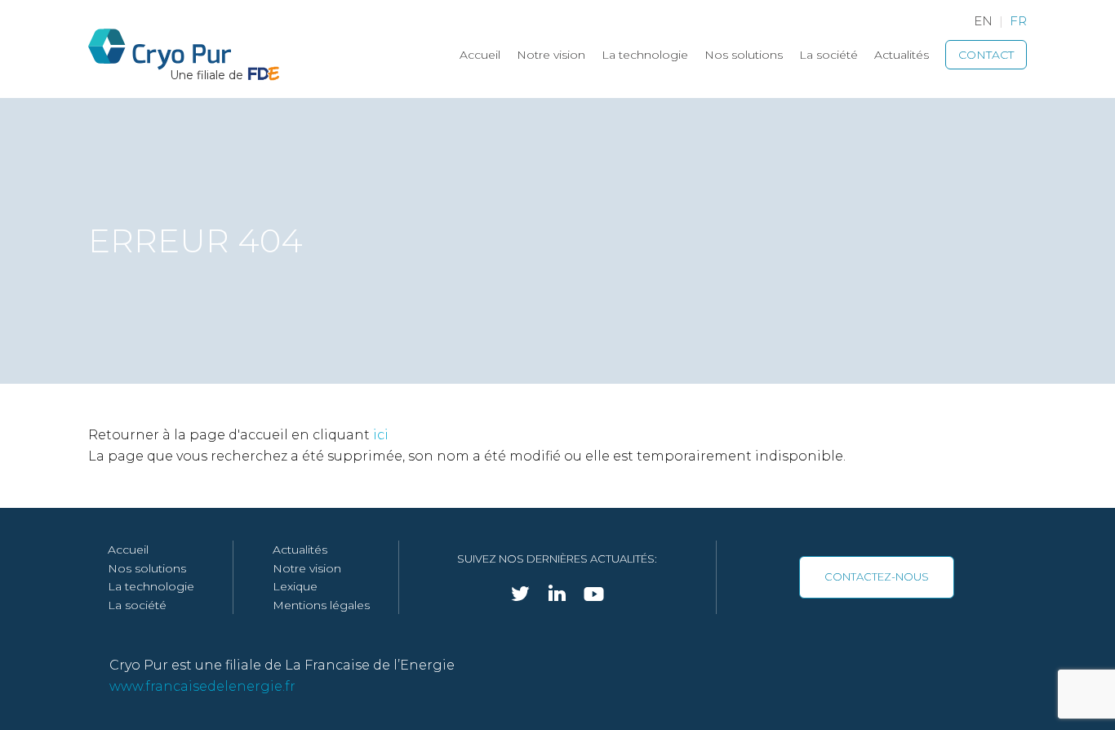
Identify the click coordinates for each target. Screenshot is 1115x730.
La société (828, 54)
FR (1018, 21)
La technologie (645, 54)
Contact (986, 54)
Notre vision (551, 54)
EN (983, 21)
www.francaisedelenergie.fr (202, 686)
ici (381, 435)
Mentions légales (321, 605)
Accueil (480, 54)
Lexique (295, 586)
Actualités (901, 54)
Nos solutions (743, 54)
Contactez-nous (876, 576)
